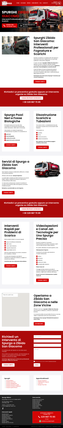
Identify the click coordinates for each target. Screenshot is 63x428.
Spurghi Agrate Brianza (11, 387)
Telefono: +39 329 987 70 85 (8, 404)
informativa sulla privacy (52, 361)
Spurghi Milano (9, 380)
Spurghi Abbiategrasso (11, 383)
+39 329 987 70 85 (31, 102)
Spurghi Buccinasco (6, 416)
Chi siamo (23, 3)
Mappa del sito (34, 426)
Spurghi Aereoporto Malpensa (13, 386)
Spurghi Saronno (5, 413)
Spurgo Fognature (42, 380)
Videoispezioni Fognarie (43, 382)
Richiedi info (39, 324)
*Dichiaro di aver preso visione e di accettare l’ (45, 361)
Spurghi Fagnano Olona (37, 405)
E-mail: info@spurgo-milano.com (8, 406)
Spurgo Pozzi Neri (42, 384)
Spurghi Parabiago (36, 401)
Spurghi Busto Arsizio (6, 417)
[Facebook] (2, 408)
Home (17, 3)
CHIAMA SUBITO (40, 82)
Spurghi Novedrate (36, 408)
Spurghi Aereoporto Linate (12, 384)
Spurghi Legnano (5, 421)
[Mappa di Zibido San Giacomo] (15, 310)
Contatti (45, 3)
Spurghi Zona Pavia (10, 382)
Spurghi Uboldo (35, 406)
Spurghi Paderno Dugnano (7, 415)
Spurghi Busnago (35, 403)
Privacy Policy (41, 426)
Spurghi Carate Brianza (37, 400)
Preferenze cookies (56, 426)
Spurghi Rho (4, 420)
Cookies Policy (48, 426)
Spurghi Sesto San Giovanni (38, 399)
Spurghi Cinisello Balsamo (7, 418)
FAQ (40, 3)
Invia (37, 365)
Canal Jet (40, 383)
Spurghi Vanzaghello (36, 404)
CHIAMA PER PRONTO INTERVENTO (31, 98)
